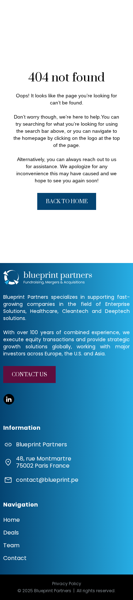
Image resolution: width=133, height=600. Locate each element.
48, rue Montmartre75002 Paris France (43, 462)
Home (11, 520)
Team (11, 545)
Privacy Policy (66, 584)
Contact (15, 558)
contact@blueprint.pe (47, 480)
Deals (11, 532)
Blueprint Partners (41, 444)
